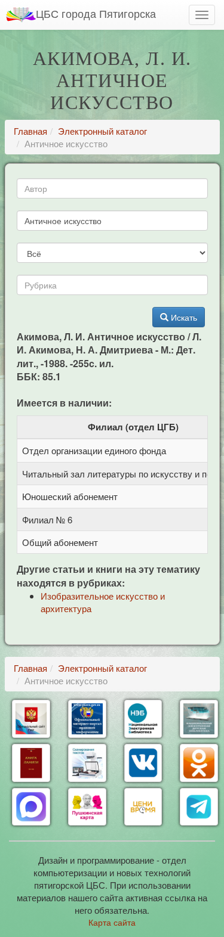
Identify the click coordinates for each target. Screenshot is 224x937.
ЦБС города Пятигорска (96, 13)
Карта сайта (112, 922)
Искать (182, 317)
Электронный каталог (102, 131)
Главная (30, 131)
